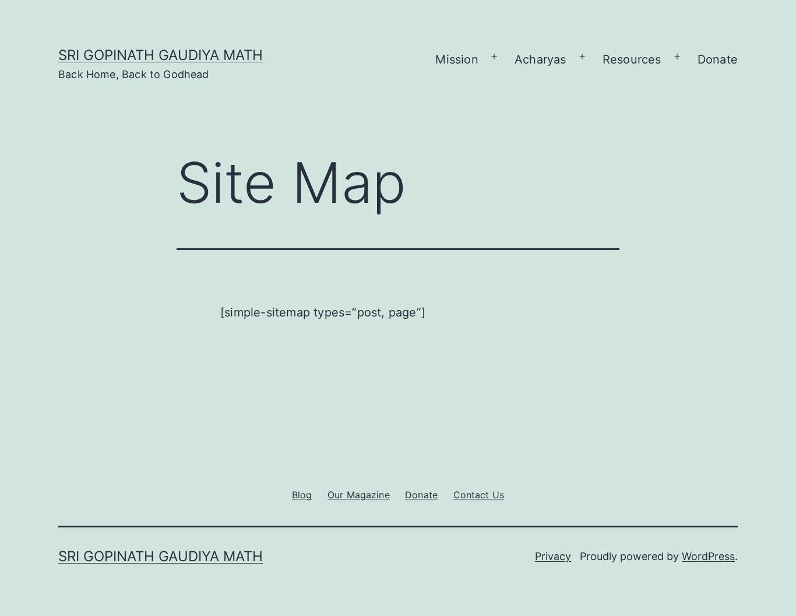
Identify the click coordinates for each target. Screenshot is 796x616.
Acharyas (540, 59)
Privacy (553, 556)
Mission (456, 59)
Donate (718, 59)
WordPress (708, 556)
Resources (632, 59)
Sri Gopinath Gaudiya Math (160, 55)
